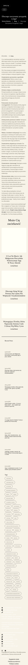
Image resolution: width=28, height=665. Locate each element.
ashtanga (8, 478)
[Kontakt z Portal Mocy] (22, 0)
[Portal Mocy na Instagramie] (3, 650)
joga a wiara (9, 522)
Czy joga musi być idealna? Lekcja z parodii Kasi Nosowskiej (14, 420)
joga (15, 518)
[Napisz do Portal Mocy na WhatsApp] (19, 0)
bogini (14, 494)
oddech (16, 558)
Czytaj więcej (14, 265)
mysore (8, 550)
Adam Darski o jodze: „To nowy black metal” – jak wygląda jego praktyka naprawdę (13, 405)
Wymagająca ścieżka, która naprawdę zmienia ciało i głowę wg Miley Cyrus (14, 324)
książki (8, 538)
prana (7, 569)
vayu (7, 589)
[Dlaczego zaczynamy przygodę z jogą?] (14, 43)
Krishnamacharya (10, 534)
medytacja (8, 546)
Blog (15, 21)
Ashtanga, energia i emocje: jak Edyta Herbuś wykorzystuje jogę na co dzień (13, 453)
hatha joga (17, 514)
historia (8, 518)
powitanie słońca (10, 566)
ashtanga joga (9, 482)
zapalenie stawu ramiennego (13, 597)
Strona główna (6, 21)
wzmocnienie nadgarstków (13, 593)
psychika (8, 577)
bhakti (7, 494)
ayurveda (8, 486)
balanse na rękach (10, 490)
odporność (9, 562)
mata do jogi (9, 542)
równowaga (9, 585)
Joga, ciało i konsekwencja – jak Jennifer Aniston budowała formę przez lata (13, 436)
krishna (17, 530)
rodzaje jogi (9, 581)
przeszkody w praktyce (12, 573)
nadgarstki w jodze (11, 554)
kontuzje (8, 530)
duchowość (16, 506)
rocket (16, 577)
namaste (8, 558)
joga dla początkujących (12, 526)
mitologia (17, 546)
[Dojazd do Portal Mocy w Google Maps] (25, 0)
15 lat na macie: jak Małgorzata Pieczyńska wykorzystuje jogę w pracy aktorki (13, 355)
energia (16, 510)
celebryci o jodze (10, 502)
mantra (15, 538)
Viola (12, 56)
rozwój (18, 581)
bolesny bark (9, 498)
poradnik (18, 562)
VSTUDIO (4, 656)
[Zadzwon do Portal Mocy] (16, 0)
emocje (8, 510)
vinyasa (14, 589)
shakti (17, 585)
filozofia (8, 514)
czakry (8, 506)
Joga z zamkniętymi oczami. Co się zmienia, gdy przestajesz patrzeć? (13, 468)
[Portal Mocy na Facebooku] (6, 650)
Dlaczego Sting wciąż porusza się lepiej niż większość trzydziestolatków (14, 293)
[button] (4, 9)
